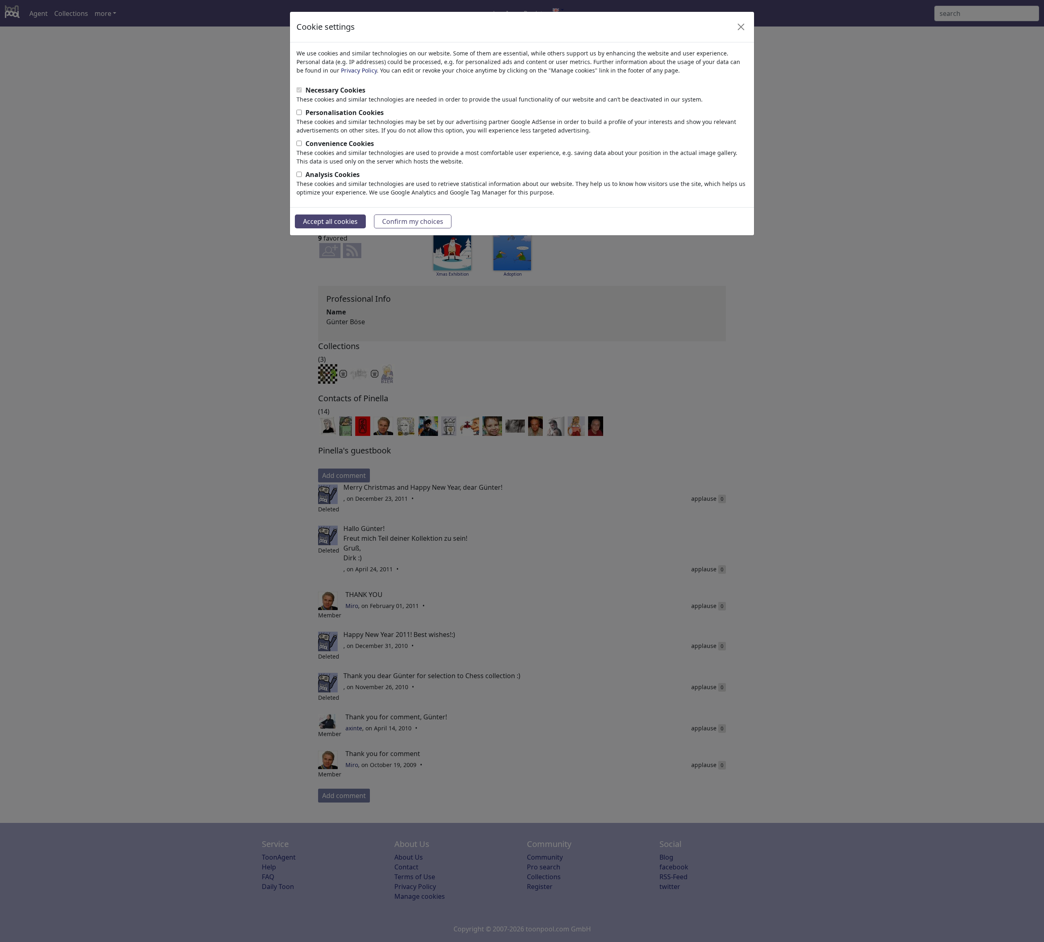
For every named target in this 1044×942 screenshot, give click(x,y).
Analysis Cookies (332, 174)
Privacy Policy (359, 70)
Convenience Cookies (339, 143)
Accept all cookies (330, 221)
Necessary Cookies (335, 90)
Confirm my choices (412, 221)
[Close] (741, 26)
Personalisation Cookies (344, 112)
